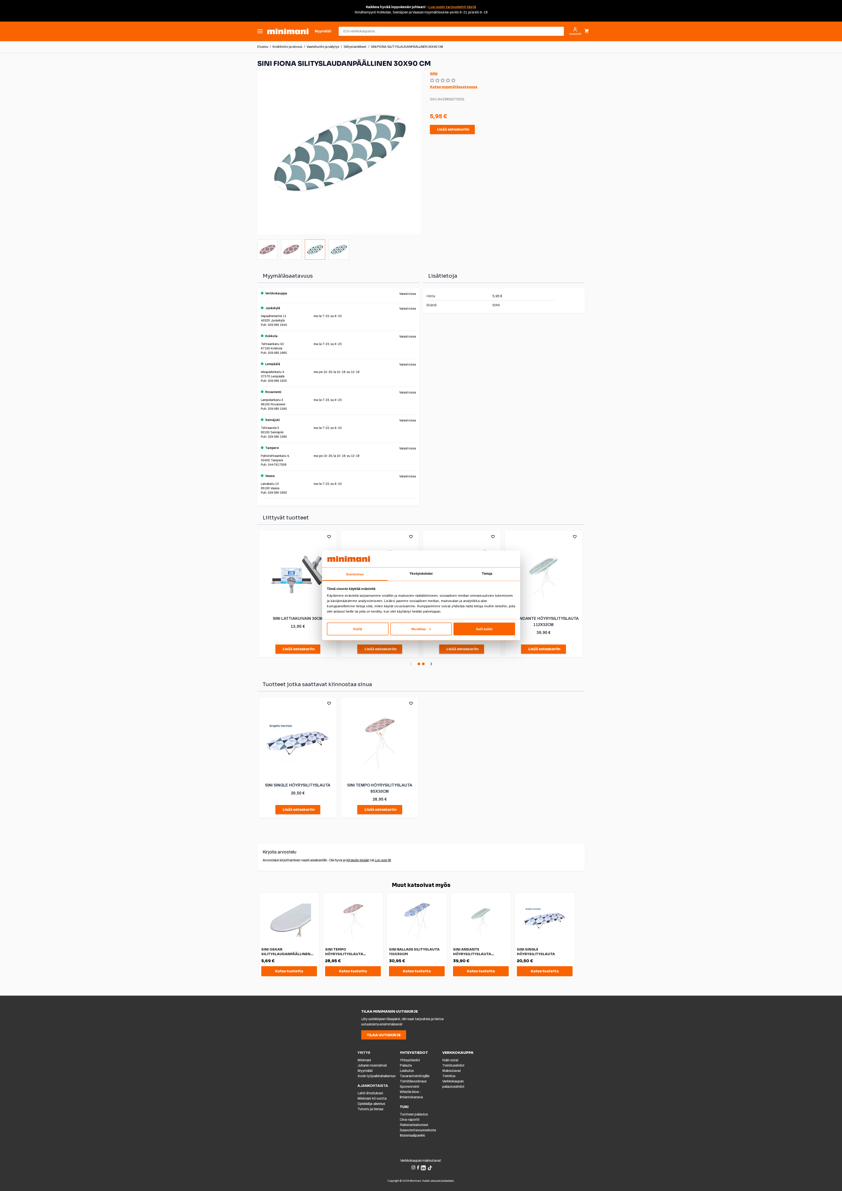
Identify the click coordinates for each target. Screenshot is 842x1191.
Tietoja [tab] (487, 573)
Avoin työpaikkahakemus (376, 1076)
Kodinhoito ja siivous (287, 46)
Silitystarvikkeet (355, 46)
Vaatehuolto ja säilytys (323, 46)
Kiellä (357, 629)
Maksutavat (451, 1071)
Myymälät (365, 1071)
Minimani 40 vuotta (372, 1098)
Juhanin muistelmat (372, 1065)
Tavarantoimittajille (414, 1076)
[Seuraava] (431, 664)
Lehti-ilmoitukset (370, 1093)
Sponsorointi (409, 1086)
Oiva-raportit (410, 1119)
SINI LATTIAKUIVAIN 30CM (298, 618)
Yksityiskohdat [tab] (420, 573)
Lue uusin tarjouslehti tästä (452, 7)
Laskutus (407, 1071)
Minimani (364, 1060)
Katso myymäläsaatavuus (453, 87)
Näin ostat (450, 1060)
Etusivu (262, 46)
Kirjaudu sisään (357, 860)
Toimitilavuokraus (413, 1081)
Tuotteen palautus (414, 1114)
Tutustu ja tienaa (370, 1109)
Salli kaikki (484, 629)
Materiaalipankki (412, 1135)
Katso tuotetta (289, 971)
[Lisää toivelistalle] (329, 537)
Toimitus (448, 1076)
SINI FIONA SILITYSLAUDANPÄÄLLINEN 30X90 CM (407, 46)
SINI (434, 73)
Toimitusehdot (453, 1065)
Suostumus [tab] (355, 574)
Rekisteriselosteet (414, 1125)
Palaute (406, 1065)
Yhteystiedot (410, 1060)
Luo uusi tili (383, 860)
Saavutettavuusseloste (418, 1130)
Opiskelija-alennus (371, 1104)
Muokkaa (418, 629)
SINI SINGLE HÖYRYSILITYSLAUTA (297, 785)
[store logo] (288, 31)
